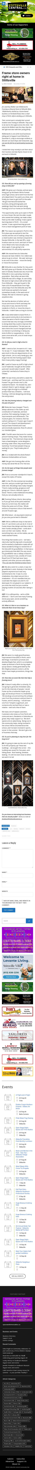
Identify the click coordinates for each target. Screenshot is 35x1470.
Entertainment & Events (12, 1398)
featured (22, 828)
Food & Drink (9, 1406)
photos (28, 828)
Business (13, 826)
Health (7, 1412)
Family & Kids (22, 1400)
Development (9, 1395)
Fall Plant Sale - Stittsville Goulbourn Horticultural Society (23, 1191)
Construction (26, 1392)
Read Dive (6, 1356)
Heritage (17, 1412)
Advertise (10, 1461)
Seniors (17, 1438)
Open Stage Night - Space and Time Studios (24, 1129)
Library (15, 1415)
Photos (21, 1426)
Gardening (25, 1409)
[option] (19, 67)
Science (7, 1438)
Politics (27, 1429)
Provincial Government (12, 1432)
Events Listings (8, 1340)
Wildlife (18, 1446)
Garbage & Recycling (11, 1409)
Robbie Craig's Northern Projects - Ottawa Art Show (24, 1106)
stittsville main (6, 831)
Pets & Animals (10, 1426)
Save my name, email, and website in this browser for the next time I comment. (16, 903)
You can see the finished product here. (17, 563)
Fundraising (22, 1406)
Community (9, 1389)
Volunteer (8, 1446)
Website (5, 891)
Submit (10, 1459)
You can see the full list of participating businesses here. (17, 143)
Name (4, 872)
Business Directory (9, 1336)
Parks (16, 1423)
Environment (9, 1400)
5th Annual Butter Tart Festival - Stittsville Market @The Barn (23, 1228)
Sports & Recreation (22, 1441)
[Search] (29, 920)
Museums (27, 1418)
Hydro (7, 1415)
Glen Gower (8, 84)
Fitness (16, 1403)
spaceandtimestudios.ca (11, 1324)
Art (6, 1383)
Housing (27, 1412)
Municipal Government (12, 1418)
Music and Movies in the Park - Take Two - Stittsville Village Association (24, 1154)
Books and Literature (11, 1386)
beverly (16, 828)
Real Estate (8, 1435)
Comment (6, 848)
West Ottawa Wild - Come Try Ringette (22, 1167)
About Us (16, 1464)
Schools (19, 1435)
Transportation (19, 1443)
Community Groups (11, 1392)
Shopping (8, 1441)
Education (21, 1395)
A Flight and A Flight (23, 1095)
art (11, 828)
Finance (7, 1403)
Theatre (7, 1443)
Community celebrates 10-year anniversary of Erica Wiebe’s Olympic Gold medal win (17, 1351)
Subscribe (21, 1459)
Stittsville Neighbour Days (23, 1263)
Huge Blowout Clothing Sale (24, 1204)
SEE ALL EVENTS (17, 1276)
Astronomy (15, 1383)
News (7, 1423)
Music (7, 1420)
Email (4, 882)
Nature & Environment (21, 1420)
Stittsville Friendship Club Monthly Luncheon (24, 1140)
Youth (27, 1446)
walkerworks (15, 831)
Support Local (7, 1338)
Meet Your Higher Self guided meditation (23, 1252)
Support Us (21, 1461)
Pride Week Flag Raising (24, 1118)
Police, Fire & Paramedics (12, 1429)
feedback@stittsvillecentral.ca (12, 819)
